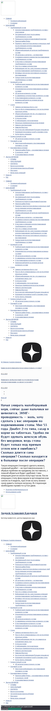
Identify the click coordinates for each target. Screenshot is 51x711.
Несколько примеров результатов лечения (29, 123)
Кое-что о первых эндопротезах (26, 66)
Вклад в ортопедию (17, 166)
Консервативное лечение (18, 148)
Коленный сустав (16, 82)
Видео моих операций (17, 173)
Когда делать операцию (23, 134)
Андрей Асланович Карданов (19, 513)
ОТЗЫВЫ (13, 159)
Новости (9, 175)
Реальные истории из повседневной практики (30, 39)
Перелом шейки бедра (22, 41)
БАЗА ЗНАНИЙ (10, 25)
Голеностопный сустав (18, 136)
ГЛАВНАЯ (9, 19)
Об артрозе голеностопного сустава (27, 139)
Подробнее (17, 709)
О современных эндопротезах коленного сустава (32, 96)
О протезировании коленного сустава (28, 98)
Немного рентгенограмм (23, 125)
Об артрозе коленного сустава (25, 93)
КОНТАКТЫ (14, 164)
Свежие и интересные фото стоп (26, 107)
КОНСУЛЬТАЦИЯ (15, 161)
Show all (3, 398)
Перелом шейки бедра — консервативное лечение (32, 150)
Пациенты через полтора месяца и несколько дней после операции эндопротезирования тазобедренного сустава (32, 45)
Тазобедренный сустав (18, 28)
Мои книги (13, 170)
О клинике (13, 23)
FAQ (7, 177)
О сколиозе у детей (21, 152)
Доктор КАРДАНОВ (12, 157)
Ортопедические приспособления (22, 168)
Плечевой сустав (16, 141)
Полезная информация (18, 21)
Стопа (12, 105)
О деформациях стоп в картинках (26, 121)
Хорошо (11, 709)
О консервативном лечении (24, 155)
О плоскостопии (20, 118)
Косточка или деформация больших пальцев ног (32, 130)
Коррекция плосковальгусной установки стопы (31, 132)
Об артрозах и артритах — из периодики (29, 55)
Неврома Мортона (21, 127)
